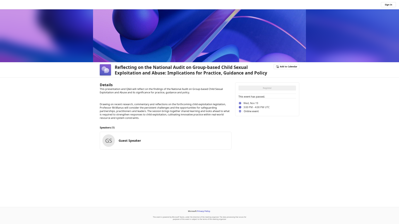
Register (267, 87)
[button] (286, 66)
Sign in (388, 4)
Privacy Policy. (204, 211)
